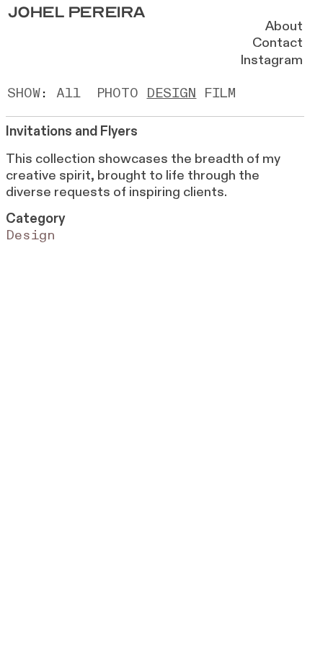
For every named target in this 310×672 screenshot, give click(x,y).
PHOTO (117, 93)
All (68, 93)
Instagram (271, 60)
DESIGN (171, 93)
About (284, 26)
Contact (277, 43)
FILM (220, 93)
